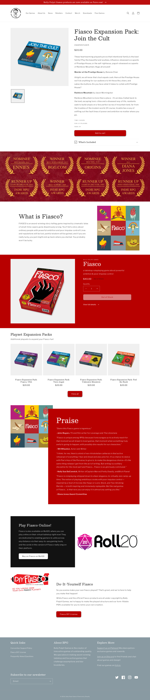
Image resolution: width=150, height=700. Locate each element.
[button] (128, 13)
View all (75, 394)
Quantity (86, 284)
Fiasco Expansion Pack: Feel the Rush (123, 381)
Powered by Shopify (83, 696)
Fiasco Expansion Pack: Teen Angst (59, 381)
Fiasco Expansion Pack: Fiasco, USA (26, 381)
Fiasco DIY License (69, 614)
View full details (89, 304)
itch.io (117, 665)
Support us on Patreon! (108, 648)
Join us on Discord (105, 657)
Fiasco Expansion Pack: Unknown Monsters (91, 381)
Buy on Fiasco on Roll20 (33, 556)
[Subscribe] (50, 681)
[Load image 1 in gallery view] (17, 96)
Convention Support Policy (21, 648)
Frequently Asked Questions (22, 656)
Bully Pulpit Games (71, 696)
